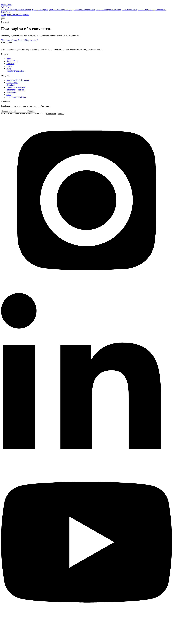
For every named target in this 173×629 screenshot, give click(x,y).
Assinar (31, 111)
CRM (143, 9)
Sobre (8, 5)
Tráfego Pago (41, 9)
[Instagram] (86, 284)
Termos (61, 113)
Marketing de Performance (16, 9)
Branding (57, 9)
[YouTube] (86, 626)
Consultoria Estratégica (16, 97)
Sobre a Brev (12, 61)
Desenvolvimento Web (79, 9)
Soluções (5, 7)
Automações (129, 9)
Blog (9, 14)
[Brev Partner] (7, 2)
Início (3, 5)
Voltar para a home (9, 40)
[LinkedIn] (86, 455)
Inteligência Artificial (108, 9)
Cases (3, 14)
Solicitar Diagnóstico (20, 14)
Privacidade (51, 113)
